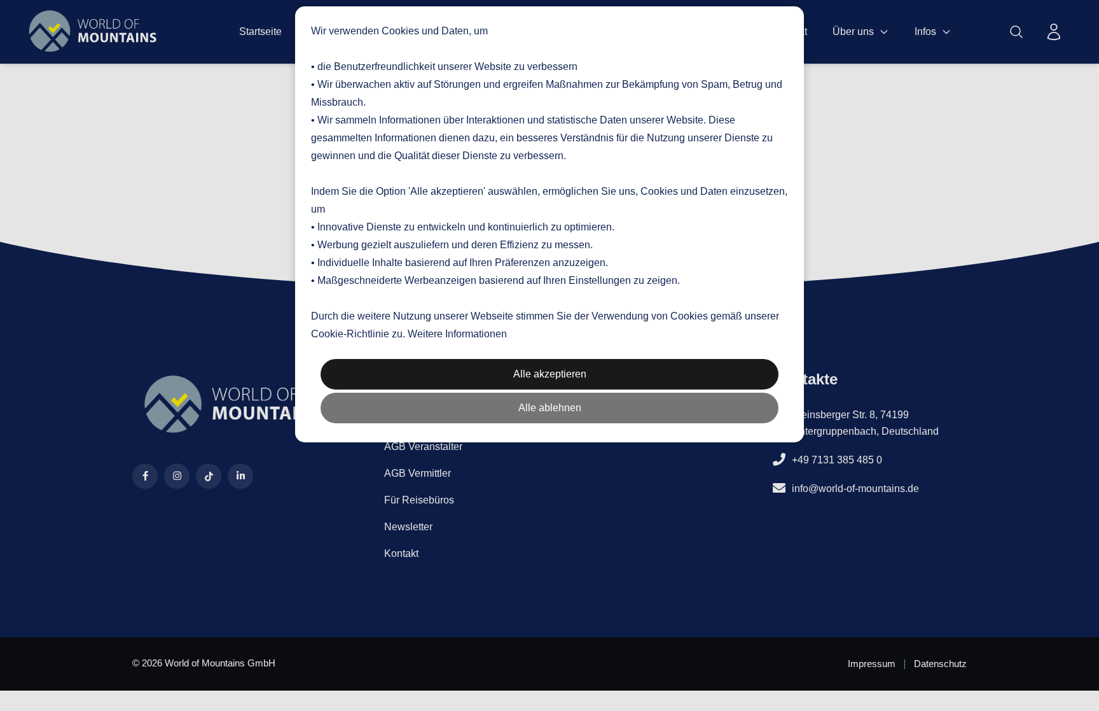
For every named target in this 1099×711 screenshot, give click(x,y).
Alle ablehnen (549, 407)
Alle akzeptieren (549, 374)
